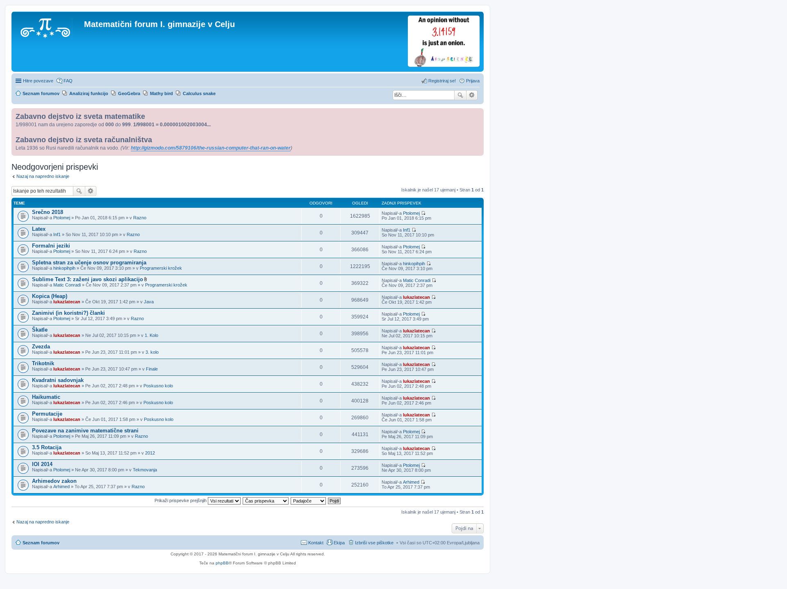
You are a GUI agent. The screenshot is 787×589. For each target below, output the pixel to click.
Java (149, 301)
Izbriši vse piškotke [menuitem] (374, 542)
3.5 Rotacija (46, 447)
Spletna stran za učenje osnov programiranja (89, 262)
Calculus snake (199, 93)
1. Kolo (151, 335)
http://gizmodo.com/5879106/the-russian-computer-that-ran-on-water (211, 148)
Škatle (40, 330)
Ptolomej (61, 217)
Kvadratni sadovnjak (58, 380)
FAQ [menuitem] (68, 80)
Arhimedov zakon (54, 481)
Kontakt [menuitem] (315, 542)
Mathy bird (161, 93)
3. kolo (152, 352)
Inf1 (57, 234)
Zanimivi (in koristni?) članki (68, 313)
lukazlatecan (66, 301)
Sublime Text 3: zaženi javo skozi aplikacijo (87, 279)
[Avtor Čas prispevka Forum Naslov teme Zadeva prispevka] (266, 500)
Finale (152, 368)
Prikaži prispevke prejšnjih (181, 500)
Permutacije (47, 414)
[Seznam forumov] (49, 27)
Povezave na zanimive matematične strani (85, 431)
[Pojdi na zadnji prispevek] (423, 213)
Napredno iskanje (472, 95)
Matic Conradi (67, 284)
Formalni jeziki (51, 246)
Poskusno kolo (158, 385)
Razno (139, 217)
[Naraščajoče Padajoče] (309, 500)
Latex (38, 229)
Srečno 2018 (47, 212)
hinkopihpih (64, 268)
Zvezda (41, 346)
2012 (150, 452)
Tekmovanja (145, 469)
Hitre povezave (38, 80)
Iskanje (460, 95)
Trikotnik (43, 363)
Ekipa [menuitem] (339, 542)
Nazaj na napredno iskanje (42, 176)
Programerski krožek (161, 268)
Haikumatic (46, 397)
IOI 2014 (42, 464)
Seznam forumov (41, 542)
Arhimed (61, 486)
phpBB (222, 563)
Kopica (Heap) (49, 296)
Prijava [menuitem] (473, 80)
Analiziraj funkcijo (88, 93)
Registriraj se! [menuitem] (442, 80)
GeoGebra (129, 93)
